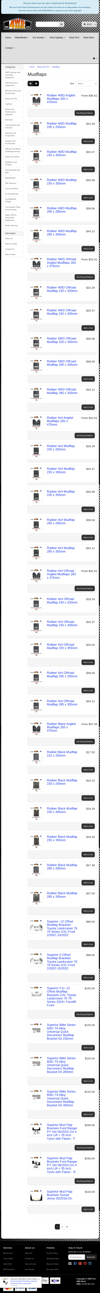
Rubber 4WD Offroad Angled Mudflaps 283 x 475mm (61, 262)
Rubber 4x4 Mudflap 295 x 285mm (61, 521)
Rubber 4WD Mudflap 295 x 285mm (62, 209)
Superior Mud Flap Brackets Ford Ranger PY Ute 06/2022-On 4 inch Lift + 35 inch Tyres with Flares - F (62, 1131)
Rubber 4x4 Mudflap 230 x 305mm (61, 470)
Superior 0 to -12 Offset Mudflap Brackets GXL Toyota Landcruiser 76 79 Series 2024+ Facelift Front (61, 996)
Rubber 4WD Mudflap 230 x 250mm (62, 125)
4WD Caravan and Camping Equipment (12, 74)
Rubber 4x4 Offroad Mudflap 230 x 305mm (62, 623)
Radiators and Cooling (11, 163)
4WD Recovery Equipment (11, 84)
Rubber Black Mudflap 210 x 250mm (62, 753)
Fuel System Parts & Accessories (12, 208)
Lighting (8, 104)
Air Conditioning (11, 194)
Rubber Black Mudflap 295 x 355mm (62, 894)
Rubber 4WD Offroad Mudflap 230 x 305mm (62, 311)
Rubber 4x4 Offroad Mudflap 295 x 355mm (62, 702)
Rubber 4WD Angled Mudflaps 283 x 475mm (61, 99)
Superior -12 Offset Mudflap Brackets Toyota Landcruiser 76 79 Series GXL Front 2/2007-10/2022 (62, 928)
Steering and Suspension (10, 134)
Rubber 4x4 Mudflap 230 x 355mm (61, 493)
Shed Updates (57, 37)
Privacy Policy (52, 1253)
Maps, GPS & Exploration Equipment (10, 217)
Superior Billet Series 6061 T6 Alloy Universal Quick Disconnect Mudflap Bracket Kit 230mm (61, 1031)
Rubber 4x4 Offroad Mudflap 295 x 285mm (62, 674)
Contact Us (9, 249)
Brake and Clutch (12, 157)
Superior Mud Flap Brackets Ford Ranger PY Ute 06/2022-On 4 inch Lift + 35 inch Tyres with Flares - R (62, 1165)
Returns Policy (11, 244)
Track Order (8, 1258)
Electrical (9, 120)
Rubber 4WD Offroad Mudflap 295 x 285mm (62, 362)
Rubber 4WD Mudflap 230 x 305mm (62, 153)
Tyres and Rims (11, 188)
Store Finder (10, 254)
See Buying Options (85, 113)
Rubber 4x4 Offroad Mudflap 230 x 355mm (62, 646)
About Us (9, 238)
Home (8, 37)
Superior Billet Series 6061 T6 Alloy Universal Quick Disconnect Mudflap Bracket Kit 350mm (61, 1098)
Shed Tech (74, 37)
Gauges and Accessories (10, 142)
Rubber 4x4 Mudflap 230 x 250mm (61, 447)
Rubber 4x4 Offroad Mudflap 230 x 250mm (62, 600)
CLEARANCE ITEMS (10, 200)
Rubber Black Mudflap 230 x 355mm (62, 838)
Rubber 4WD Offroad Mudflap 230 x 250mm (62, 289)
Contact (9, 48)
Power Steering (11, 225)
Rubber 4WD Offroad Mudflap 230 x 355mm (62, 340)
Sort (71, 84)
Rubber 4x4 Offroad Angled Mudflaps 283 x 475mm (61, 574)
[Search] (61, 24)
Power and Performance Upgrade (10, 111)
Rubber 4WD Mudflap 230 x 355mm (62, 181)
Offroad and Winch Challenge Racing (13, 150)
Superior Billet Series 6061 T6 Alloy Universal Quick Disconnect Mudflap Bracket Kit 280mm (61, 1065)
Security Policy (52, 1269)
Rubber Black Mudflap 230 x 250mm (62, 781)
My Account (8, 1253)
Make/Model (21, 37)
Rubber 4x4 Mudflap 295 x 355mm (61, 549)
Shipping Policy (52, 1258)
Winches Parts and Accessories (13, 92)
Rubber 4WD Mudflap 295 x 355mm (62, 232)
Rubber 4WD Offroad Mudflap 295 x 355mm (62, 391)
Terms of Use (30, 1264)
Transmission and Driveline (12, 126)
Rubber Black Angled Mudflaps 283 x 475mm (61, 727)
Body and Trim (11, 99)
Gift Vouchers (10, 183)
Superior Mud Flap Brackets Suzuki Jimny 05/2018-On (59, 1195)
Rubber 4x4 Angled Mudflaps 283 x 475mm (60, 421)
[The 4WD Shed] (17, 23)
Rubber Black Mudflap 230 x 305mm (62, 810)
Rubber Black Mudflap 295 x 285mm (62, 866)
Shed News (88, 37)
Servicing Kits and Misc (12, 171)
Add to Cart (88, 141)
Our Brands (38, 37)
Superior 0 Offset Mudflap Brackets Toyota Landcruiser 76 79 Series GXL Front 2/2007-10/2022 (62, 961)
